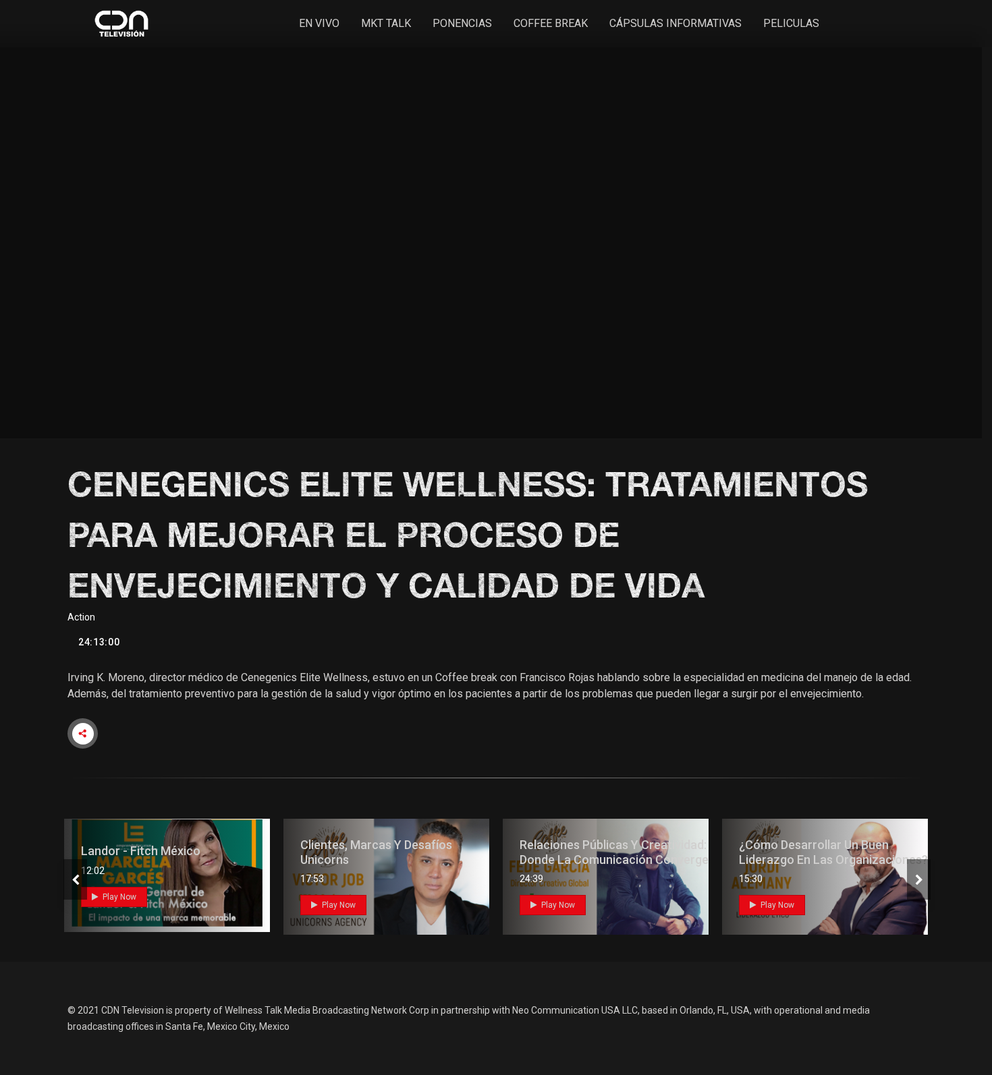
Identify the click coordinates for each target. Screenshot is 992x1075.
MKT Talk (386, 23)
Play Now (118, 897)
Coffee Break (551, 23)
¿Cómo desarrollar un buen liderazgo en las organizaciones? (833, 852)
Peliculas (791, 23)
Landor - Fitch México (140, 851)
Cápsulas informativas (675, 23)
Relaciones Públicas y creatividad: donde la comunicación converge (614, 852)
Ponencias (462, 23)
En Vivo (319, 23)
